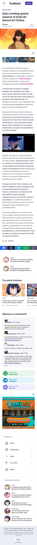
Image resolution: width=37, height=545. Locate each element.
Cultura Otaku (6, 9)
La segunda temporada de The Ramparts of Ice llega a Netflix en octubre (20, 270)
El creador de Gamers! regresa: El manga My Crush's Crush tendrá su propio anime (21, 497)
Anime (4, 298)
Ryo (16, 305)
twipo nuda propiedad (26, 530)
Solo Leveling (25, 79)
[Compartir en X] (11, 248)
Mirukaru (5, 24)
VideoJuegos (30, 298)
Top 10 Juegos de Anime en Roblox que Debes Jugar (20, 511)
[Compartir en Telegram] (18, 248)
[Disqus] (18, 342)
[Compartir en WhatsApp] (26, 248)
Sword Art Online (26, 84)
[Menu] (4, 3)
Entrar (29, 3)
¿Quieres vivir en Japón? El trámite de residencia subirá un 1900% (21, 260)
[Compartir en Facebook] (3, 248)
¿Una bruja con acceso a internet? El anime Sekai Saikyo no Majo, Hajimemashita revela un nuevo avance (13, 303)
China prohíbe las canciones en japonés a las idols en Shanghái (21, 519)
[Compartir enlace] (33, 248)
